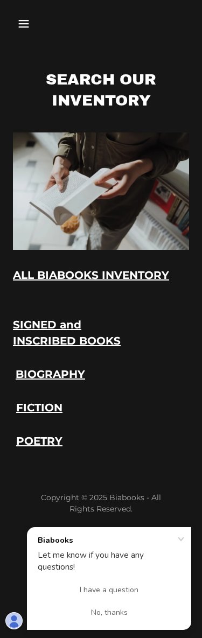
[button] (26, 23)
